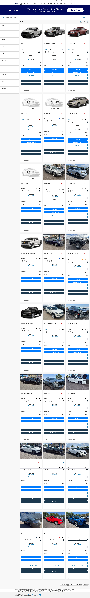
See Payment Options (31, 81)
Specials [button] (62, 3)
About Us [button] (66, 3)
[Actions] (40, 43)
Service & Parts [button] (56, 3)
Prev (66, 584)
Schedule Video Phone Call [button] (31, 78)
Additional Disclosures (33, 594)
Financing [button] (50, 3)
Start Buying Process (31, 84)
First (62, 584)
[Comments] (39, 52)
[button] (41, 32)
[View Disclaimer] (29, 52)
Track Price (32, 59)
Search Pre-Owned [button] (43, 3)
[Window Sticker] (40, 52)
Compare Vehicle (26, 90)
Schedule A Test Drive (31, 72)
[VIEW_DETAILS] (31, 102)
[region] (31, 65)
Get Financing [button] (31, 75)
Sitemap (26, 594)
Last (80, 584)
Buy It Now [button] (31, 69)
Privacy (28, 594)
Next (77, 584)
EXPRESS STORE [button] (72, 3)
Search (84, 17)
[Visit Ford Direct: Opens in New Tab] (39, 595)
